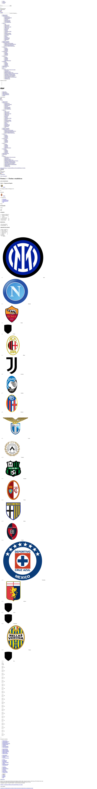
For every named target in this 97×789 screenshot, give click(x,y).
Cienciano (6, 30)
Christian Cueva (5, 772)
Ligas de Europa (5, 748)
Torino (4, 195)
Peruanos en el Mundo (8, 17)
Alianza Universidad (7, 26)
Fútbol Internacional (7, 60)
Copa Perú (6, 19)
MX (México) (2, 174)
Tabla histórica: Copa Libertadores (9, 75)
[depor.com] (2, 90)
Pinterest (3, 776)
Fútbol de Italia (4, 752)
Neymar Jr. (4, 769)
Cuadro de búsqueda (13, 13)
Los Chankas (6, 35)
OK (10, 5)
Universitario (6, 39)
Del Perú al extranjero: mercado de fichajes (11, 73)
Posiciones (6, 50)
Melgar (5, 122)
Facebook (4, 775)
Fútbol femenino (7, 18)
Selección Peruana (7, 20)
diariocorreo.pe (24, 788)
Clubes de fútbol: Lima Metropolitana (10, 164)
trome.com (19, 788)
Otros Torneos (4, 755)
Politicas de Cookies (19, 784)
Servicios (3, 68)
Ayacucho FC (6, 28)
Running (3, 95)
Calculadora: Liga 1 (7, 71)
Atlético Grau (6, 27)
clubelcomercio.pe (8, 788)
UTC (5, 40)
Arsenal (3, 763)
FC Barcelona (4, 760)
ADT (5, 24)
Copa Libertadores (7, 21)
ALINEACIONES (5, 200)
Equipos (3, 759)
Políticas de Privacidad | (12, 784)
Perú (1, 10)
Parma (4, 187)
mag (32, 788)
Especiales (4, 2)
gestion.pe (12, 788)
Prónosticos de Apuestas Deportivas (10, 44)
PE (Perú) (2, 172)
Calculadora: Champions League (9, 74)
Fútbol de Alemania (5, 751)
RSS (3, 777)
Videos (3, 1)
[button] (48, 170)
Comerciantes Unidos (7, 31)
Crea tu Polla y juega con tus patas (9, 69)
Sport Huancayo (7, 37)
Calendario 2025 (7, 77)
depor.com (16, 788)
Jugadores (4, 766)
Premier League (4, 51)
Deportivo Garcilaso (7, 33)
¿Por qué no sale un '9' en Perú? (9, 76)
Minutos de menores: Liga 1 (8, 72)
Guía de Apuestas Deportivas (9, 45)
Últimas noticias (5, 101)
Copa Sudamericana (7, 22)
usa (2, 67)
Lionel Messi (4, 767)
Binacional (6, 29)
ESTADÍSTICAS (5, 201)
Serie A (3, 143)
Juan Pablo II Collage (7, 34)
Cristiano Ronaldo (5, 768)
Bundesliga (4, 61)
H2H (3, 202)
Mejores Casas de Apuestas (8, 43)
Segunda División (5, 744)
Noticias (5, 47)
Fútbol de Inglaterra (5, 750)
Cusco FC (6, 32)
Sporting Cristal (6, 38)
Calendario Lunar (7, 78)
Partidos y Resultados (5, 41)
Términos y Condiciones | (4, 784)
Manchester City (5, 765)
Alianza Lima (6, 112)
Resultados (6, 48)
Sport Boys (6, 36)
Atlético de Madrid (5, 762)
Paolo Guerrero (4, 771)
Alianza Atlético (7, 111)
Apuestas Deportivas (5, 42)
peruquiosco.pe (29, 788)
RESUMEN (4, 199)
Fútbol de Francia (5, 753)
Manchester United (5, 764)
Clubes (3, 23)
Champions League (5, 756)
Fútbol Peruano (4, 15)
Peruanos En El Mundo (6, 743)
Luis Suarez (4, 770)
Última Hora (4, 91)
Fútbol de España (5, 749)
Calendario (6, 49)
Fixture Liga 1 (6, 70)
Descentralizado (7, 16)
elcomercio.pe (2, 788)
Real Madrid (4, 761)
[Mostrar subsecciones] (9, 42)
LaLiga (3, 46)
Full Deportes (4, 154)
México (1, 12)
